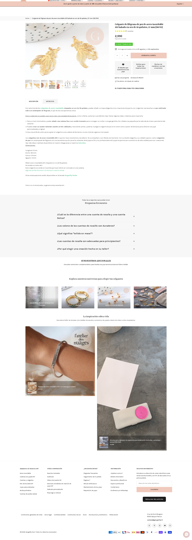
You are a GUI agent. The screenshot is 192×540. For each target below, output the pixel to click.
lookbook (50, 477)
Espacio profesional (117, 483)
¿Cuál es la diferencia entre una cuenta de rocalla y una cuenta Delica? (91, 216)
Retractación (114, 515)
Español (179, 4)
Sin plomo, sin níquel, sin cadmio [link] (128, 81)
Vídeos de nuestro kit (54, 480)
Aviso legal (48, 515)
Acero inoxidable (25, 473)
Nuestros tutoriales (53, 473)
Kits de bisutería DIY (26, 483)
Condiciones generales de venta (31, 515)
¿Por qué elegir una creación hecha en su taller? (83, 249)
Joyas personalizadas (27, 487)
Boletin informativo (117, 477)
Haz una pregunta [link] (123, 78)
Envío (85, 515)
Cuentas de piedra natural (28, 494)
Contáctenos (115, 487)
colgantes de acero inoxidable (52, 108)
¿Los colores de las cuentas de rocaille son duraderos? (86, 226)
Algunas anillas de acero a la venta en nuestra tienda (44, 170)
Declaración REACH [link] (137, 78)
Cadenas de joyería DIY (27, 477)
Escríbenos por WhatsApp (119, 490)
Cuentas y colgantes (27, 480)
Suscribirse (154, 489)
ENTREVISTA (50, 101)
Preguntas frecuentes (91, 473)
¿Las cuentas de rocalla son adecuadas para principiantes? (88, 241)
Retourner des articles (154, 499)
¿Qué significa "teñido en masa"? (75, 233)
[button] (103, 51)
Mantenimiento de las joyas (93, 487)
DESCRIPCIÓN (33, 101)
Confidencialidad (59, 515)
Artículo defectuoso (90, 483)
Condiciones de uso (74, 515)
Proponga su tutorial (54, 493)
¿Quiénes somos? (117, 473)
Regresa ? (87, 480)
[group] (67, 51)
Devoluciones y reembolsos (98, 515)
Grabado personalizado (55, 489)
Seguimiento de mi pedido (92, 477)
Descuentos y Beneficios (119, 480)
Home (27, 18)
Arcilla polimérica (25, 490)
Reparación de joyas (90, 490)
